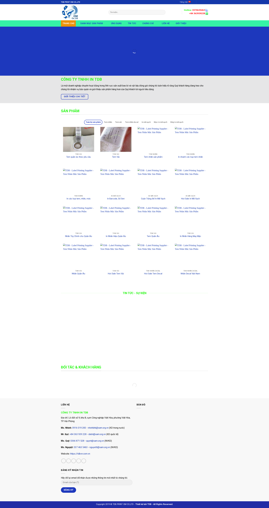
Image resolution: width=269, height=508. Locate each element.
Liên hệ (166, 23)
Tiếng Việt (184, 2)
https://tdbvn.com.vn (80, 453)
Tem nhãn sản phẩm (153, 157)
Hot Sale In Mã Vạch (190, 199)
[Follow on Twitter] (204, 2)
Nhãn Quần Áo (78, 273)
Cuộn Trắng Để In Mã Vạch (153, 199)
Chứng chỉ (148, 23)
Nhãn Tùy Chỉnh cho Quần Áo (78, 236)
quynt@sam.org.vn (95, 440)
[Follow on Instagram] (201, 2)
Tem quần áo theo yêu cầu (78, 157)
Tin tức (132, 23)
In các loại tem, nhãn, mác (79, 199)
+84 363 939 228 (78, 434)
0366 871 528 (77, 440)
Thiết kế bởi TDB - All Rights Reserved (153, 504)
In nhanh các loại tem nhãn (190, 157)
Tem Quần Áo (153, 236)
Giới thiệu (181, 23)
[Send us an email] (206, 2)
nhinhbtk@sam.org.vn (98, 427)
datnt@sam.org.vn (97, 434)
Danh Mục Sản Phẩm (91, 23)
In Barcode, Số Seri (116, 199)
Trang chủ (68, 23)
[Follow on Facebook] (199, 2)
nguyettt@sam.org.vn (100, 447)
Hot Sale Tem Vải (116, 273)
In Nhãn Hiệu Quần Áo (116, 236)
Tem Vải (116, 157)
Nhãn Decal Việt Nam (190, 273)
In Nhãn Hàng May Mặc (190, 236)
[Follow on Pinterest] (83, 461)
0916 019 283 (79, 427)
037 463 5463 (81, 447)
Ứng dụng (116, 23)
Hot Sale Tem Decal (153, 273)
